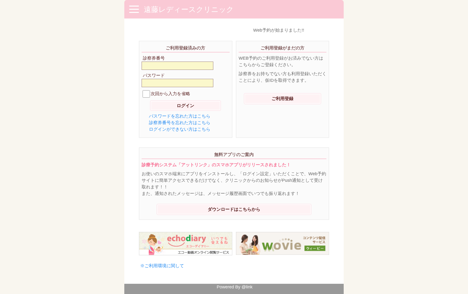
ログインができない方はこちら (179, 129)
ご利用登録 (282, 98)
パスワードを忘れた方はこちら (179, 116)
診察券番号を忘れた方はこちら (179, 122)
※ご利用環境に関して (162, 265)
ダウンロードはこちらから (234, 209)
